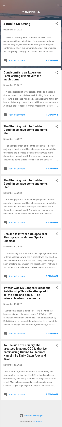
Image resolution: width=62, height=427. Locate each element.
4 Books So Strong (16, 24)
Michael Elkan (37, 421)
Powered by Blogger (33, 415)
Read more (52, 60)
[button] (57, 24)
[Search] (58, 5)
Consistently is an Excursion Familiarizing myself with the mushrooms (22, 76)
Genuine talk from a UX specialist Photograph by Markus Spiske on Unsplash (25, 237)
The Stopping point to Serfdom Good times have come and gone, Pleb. (25, 130)
